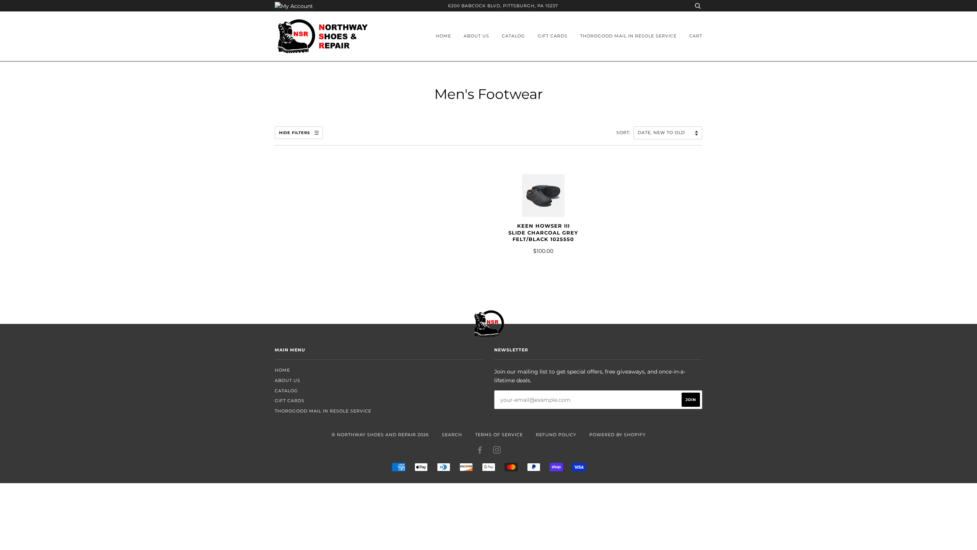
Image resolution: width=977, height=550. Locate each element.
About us (476, 36)
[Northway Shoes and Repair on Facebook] (480, 451)
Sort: (624, 132)
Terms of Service (499, 434)
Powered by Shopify (617, 434)
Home (443, 36)
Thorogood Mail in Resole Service (628, 36)
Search (452, 434)
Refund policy (556, 434)
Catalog (513, 36)
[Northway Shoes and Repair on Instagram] (497, 451)
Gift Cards (552, 36)
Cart (695, 36)
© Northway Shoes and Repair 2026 (380, 434)
